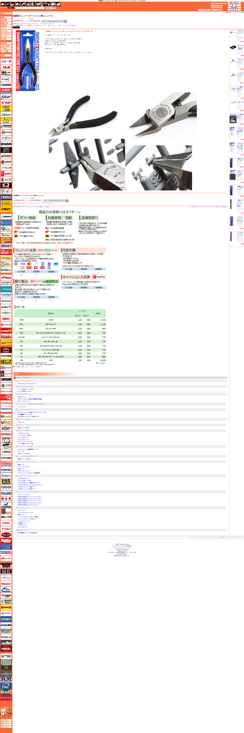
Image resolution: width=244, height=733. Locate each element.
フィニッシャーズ (6, 476)
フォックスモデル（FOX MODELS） (6, 481)
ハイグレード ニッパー (24, 521)
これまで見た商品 (204, 10)
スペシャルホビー (6, 336)
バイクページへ (6, 28)
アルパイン (6, 114)
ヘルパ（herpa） (6, 523)
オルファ (6, 209)
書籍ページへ (6, 55)
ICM (6, 67)
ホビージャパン (6, 541)
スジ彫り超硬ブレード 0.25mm (240, 116)
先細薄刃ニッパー (22, 25)
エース (6, 179)
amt (6, 174)
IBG (6, 73)
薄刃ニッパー (32, 25)
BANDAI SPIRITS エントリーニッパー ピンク (29, 503)
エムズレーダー (6, 709)
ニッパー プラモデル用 (66, 25)
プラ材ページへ (6, 48)
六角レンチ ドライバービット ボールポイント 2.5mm (240, 203)
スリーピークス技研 (23, 456)
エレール (6, 203)
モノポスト (6, 643)
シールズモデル (6, 295)
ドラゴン (6, 403)
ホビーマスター (6, 558)
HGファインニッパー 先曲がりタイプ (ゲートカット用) (32, 412)
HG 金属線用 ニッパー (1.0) (25, 414)
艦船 (13, 4)
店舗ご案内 (6, 720)
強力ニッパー (21, 514)
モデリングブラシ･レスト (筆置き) (240, 47)
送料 (234, 5)
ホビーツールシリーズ (28, 409)
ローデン (6, 698)
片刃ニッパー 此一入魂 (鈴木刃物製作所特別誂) (30, 399)
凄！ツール (25, 530)
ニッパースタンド (22, 437)
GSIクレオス (21, 386)
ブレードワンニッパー (23, 439)
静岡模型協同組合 (6, 301)
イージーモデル (6, 120)
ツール (197, 537)
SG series (27, 419)
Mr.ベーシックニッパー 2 (24, 401)
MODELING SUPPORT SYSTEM (36, 404)
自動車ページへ (6, 25)
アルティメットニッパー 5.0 (25, 441)
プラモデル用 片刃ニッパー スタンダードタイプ (30, 485)
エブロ (6, 197)
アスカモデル (6, 103)
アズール (6, 97)
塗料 (38, 4)
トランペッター (6, 409)
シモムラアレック (22, 446)
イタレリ (6, 132)
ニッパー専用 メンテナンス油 (25, 443)
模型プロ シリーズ (33, 456)
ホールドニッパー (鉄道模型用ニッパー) (28, 449)
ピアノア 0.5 (21, 451)
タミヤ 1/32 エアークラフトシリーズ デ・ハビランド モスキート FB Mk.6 (207, 207)
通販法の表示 (6, 727)
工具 (43, 4)
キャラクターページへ (6, 33)
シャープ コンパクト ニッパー (25, 512)
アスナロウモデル (22, 404)
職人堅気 (30, 446)
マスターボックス (6, 572)
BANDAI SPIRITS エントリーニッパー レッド (29, 500)
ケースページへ (6, 51)
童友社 (19, 530)
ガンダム (33, 4)
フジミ (6, 493)
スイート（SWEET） (6, 319)
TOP (7, 8)
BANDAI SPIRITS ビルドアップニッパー (28, 505)
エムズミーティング (6, 714)
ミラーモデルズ (6, 601)
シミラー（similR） (6, 307)
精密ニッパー (21, 464)
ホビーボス (6, 552)
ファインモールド (6, 464)
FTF (6, 185)
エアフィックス (6, 162)
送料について (6, 725)
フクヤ (6, 487)
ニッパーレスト (22, 406)
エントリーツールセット (24, 494)
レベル (6, 692)
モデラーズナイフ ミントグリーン (240, 61)
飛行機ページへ (6, 20)
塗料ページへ (6, 43)
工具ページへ (6, 46)
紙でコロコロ (6, 222)
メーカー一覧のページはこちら (6, 61)
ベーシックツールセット (24, 466)
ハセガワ (20, 475)
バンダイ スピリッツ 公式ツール (31, 491)
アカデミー (6, 91)
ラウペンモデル (6, 680)
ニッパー (76, 25)
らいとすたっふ (6, 674)
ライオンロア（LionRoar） (6, 668)
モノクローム (6, 637)
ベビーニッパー (22, 510)
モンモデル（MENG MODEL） (6, 649)
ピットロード (6, 458)
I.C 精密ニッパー (22, 523)
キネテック (6, 234)
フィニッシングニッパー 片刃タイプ (27, 519)
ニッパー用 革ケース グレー (25, 391)
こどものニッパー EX (23, 433)
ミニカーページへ (6, 36)
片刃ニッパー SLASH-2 (24, 453)
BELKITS (6, 517)
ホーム (191, 537)
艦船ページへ (6, 23)
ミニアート (6, 584)
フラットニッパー (42, 25)
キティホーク (6, 228)
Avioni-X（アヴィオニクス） (6, 79)
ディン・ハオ (6, 374)
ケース (53, 4)
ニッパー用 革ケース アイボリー (26, 389)
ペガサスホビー (6, 511)
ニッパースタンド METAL (24, 435)
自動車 (18, 4)
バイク (23, 4)
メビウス (6, 607)
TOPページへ (6, 13)
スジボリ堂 (6, 325)
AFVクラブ (6, 168)
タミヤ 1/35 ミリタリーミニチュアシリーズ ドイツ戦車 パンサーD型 (31, 207)
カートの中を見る (216, 10)
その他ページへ (6, 39)
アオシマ (6, 85)
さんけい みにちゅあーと (6, 283)
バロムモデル (6, 428)
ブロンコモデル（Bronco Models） (6, 505)
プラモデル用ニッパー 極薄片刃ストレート (29, 482)
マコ (6, 566)
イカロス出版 (6, 126)
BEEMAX (6, 452)
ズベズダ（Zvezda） (6, 342)
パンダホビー (6, 440)
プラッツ (6, 499)
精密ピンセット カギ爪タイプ (240, 188)
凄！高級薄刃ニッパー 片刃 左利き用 (27, 532)
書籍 (58, 4)
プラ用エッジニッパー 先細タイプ (26, 487)
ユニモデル (6, 656)
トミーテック (6, 391)
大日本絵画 (6, 356)
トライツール (26, 475)
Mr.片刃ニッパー (22, 397)
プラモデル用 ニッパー (24, 478)
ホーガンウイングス (6, 529)
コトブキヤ (6, 270)
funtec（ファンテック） (6, 470)
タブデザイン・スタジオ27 (6, 362)
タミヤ (15, 198)
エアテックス (6, 156)
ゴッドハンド (21, 419)
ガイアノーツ (6, 217)
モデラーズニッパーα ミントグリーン (27, 383)
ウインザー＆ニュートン (6, 138)
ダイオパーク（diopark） (6, 350)
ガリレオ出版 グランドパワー (6, 240)
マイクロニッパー (22, 525)
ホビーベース (6, 547)
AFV (6, 17)
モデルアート (6, 625)
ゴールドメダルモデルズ (6, 264)
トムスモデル (6, 397)
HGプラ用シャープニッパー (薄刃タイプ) (28, 416)
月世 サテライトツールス (6, 252)
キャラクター (28, 4)
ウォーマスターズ (6, 150)
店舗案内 (234, 10)
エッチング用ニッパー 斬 (24, 480)
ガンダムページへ (6, 31)
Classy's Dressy (29, 386)
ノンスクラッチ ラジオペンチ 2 (240, 74)
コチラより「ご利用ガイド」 (36, 366)
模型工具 (27, 430)
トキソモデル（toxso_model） (6, 385)
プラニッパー (21, 422)
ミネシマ (20, 508)
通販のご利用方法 (234, 3)
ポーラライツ (6, 535)
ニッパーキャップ (22, 527)
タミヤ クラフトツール (23, 18)
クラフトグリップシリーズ (32, 425)
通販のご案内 (6, 722)
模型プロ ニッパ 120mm (24, 459)
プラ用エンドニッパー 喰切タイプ (26, 489)
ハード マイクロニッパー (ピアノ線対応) (28, 516)
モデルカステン (6, 631)
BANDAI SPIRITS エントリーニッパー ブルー (29, 496)
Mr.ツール (27, 394)
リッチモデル (6, 686)
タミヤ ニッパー (53, 25)
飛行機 (8, 4)
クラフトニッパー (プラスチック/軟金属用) (29, 473)
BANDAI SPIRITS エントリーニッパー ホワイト (30, 498)
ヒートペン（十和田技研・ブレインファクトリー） (6, 446)
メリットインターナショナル (6, 613)
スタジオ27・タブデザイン (6, 331)
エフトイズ (6, 191)
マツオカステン (6, 578)
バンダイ (20, 491)
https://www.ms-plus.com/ (122, 549)
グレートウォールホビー (6, 246)
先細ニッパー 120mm (23, 427)
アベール (6, 108)
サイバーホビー (6, 277)
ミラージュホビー (6, 595)
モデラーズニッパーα (23, 471)
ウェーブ (20, 409)
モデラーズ (6, 619)
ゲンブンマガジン (6, 258)
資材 (48, 4)
